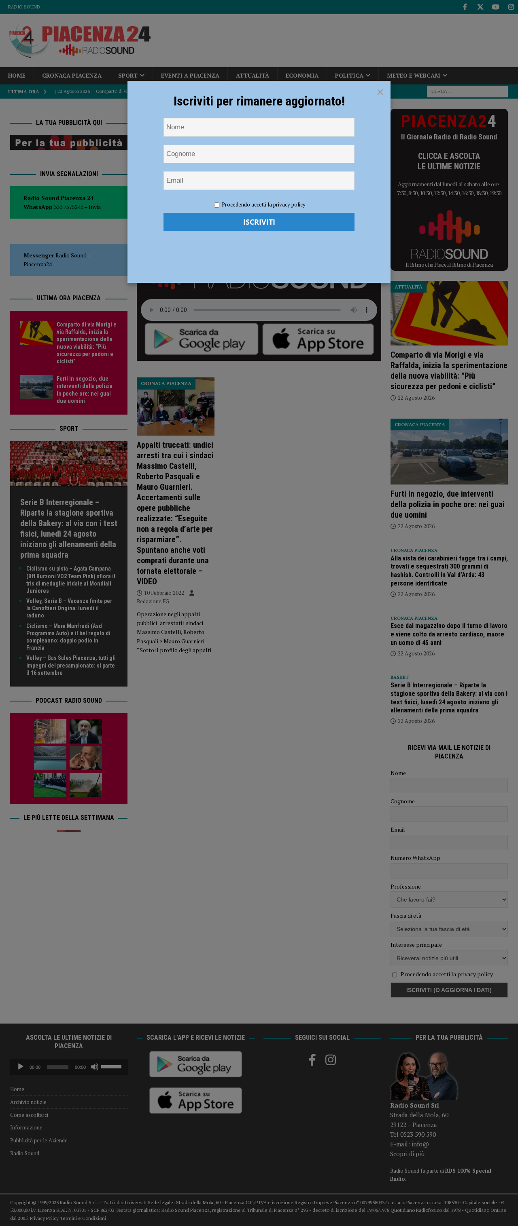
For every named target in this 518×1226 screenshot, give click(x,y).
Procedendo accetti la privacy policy (264, 204)
